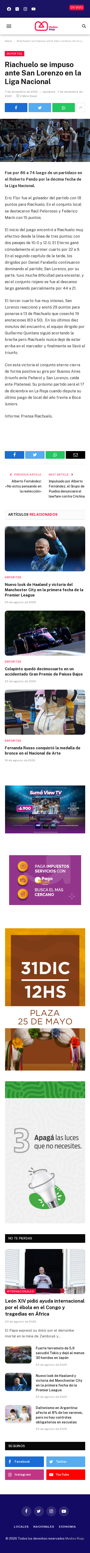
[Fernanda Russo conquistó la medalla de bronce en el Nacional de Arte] (45, 712)
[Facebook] (9, 9)
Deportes (14, 53)
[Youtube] (33, 9)
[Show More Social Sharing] (80, 107)
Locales (21, 1526)
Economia (67, 1526)
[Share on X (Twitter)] (40, 107)
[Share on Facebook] (16, 107)
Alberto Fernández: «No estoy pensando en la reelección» (23, 486)
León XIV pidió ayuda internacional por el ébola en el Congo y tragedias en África (44, 1307)
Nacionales (43, 1526)
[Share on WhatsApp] (63, 107)
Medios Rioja (74, 1538)
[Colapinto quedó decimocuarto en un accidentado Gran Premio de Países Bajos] (45, 633)
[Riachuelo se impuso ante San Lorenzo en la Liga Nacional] (45, 140)
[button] (9, 26)
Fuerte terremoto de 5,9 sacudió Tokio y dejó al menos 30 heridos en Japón (60, 1353)
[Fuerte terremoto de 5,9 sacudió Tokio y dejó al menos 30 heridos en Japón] (18, 1354)
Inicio (8, 41)
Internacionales (20, 1291)
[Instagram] (25, 9)
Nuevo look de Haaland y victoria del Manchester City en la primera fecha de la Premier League (44, 589)
